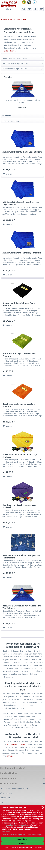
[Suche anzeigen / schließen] (23, 9)
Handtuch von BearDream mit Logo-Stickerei (20, 506)
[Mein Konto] (35, 9)
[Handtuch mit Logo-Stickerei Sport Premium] (22, 341)
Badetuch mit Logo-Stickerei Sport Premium (19, 304)
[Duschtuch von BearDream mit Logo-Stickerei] (22, 442)
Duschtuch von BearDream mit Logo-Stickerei (20, 455)
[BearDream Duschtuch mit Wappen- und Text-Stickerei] (22, 89)
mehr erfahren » (10, 51)
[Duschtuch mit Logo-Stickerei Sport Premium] (22, 391)
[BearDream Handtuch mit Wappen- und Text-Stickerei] (22, 543)
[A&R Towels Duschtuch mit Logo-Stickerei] (22, 139)
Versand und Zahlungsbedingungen (14, 788)
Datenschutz (5, 798)
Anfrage (9, 756)
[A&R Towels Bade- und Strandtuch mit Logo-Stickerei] (22, 189)
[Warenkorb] (41, 9)
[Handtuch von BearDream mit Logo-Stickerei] (22, 492)
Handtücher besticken (16, 744)
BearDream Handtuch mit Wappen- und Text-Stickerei (22, 556)
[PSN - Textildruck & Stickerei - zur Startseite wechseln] (9, 4)
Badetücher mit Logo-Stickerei (15, 68)
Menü (9, 9)
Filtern (8, 116)
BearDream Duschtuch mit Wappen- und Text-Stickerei (22, 101)
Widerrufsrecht (6, 793)
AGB (1, 802)
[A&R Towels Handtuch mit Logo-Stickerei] (22, 240)
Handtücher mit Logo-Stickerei (15, 58)
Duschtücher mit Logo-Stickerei (15, 63)
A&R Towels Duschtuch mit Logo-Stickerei (22, 152)
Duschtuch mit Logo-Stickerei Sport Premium (19, 405)
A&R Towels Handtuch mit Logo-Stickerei (22, 253)
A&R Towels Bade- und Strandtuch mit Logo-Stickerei (21, 203)
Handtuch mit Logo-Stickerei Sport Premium (19, 354)
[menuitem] (6, 9)
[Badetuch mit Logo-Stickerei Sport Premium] (22, 290)
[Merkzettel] (29, 9)
